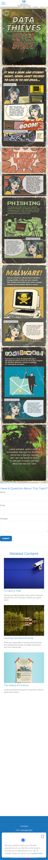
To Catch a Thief (12, 591)
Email (2, 505)
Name (2, 492)
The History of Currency (16, 685)
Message (4, 519)
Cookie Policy (37, 853)
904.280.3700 (26, 830)
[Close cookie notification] (42, 836)
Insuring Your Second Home (18, 638)
